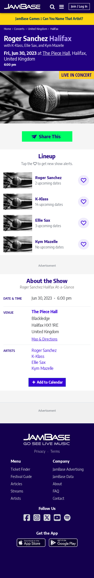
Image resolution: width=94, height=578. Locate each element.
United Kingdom (37, 28)
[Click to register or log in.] (83, 180)
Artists (9, 350)
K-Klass (38, 356)
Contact (58, 498)
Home (7, 28)
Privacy (39, 451)
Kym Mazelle (43, 368)
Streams (17, 491)
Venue (8, 312)
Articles (16, 484)
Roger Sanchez (44, 350)
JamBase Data (63, 476)
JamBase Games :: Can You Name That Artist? (49, 19)
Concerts (19, 28)
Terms (55, 451)
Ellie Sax (38, 362)
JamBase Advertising (68, 469)
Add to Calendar (50, 382)
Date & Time (12, 298)
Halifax (54, 28)
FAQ (56, 491)
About (57, 484)
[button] (52, 6)
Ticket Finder (20, 469)
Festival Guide (21, 476)
